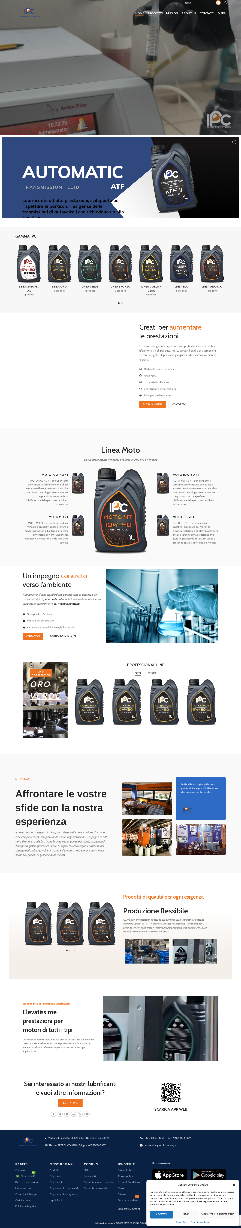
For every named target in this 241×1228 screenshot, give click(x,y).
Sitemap (122, 1194)
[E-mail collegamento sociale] (67, 1114)
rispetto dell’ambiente (54, 599)
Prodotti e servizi (61, 1164)
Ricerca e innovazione (27, 1182)
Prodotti (54, 1170)
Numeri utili (90, 1176)
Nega (186, 1214)
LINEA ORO (90, 705)
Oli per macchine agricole (63, 1194)
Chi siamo (20, 1170)
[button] (234, 1184)
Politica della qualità (26, 1206)
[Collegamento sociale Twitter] (60, 1114)
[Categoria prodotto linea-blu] (181, 269)
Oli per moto (57, 1182)
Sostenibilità (28, 1175)
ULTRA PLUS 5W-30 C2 (201, 699)
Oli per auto (56, 1176)
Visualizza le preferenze (217, 1214)
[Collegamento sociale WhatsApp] (80, 1114)
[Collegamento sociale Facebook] (53, 1114)
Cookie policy (125, 1176)
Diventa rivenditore (128, 1199)
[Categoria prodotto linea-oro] (59, 269)
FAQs (86, 1170)
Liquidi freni (56, 1200)
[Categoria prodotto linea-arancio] (212, 269)
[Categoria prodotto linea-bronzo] (120, 269)
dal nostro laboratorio (66, 603)
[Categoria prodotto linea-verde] (89, 269)
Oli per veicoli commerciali (64, 1188)
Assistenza (91, 1164)
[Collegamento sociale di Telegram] (87, 1114)
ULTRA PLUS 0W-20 (127, 699)
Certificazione (23, 1200)
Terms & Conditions (129, 1182)
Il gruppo (21, 1164)
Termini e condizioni (200, 1222)
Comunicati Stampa (26, 1194)
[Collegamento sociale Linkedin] (73, 1114)
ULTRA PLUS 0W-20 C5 (90, 699)
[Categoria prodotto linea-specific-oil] (28, 271)
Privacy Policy (125, 1170)
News (121, 1188)
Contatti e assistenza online (99, 1182)
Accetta (161, 1214)
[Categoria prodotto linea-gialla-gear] (151, 271)
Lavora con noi (23, 1188)
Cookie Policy (182, 1222)
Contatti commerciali (95, 1188)
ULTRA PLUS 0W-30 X (164, 699)
